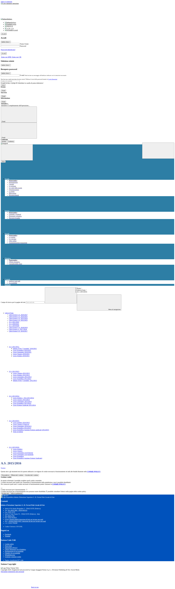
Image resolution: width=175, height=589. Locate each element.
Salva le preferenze (16, 493)
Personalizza (5, 475)
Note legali (8, 546)
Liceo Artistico (17, 449)
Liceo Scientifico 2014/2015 (22, 428)
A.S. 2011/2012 (14, 347)
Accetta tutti (31, 475)
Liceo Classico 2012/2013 (21, 373)
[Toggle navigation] (17, 152)
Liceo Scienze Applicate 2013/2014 (24, 405)
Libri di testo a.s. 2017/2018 (18, 329)
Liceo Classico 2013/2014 (21, 400)
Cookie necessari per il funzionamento (13, 490)
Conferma (11, 141)
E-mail (22, 75)
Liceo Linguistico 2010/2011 (22, 352)
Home (79, 288)
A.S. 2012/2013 (14, 371)
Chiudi (3, 90)
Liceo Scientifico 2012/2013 (22, 379)
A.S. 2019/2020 (14, 326)
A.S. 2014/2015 (14, 421)
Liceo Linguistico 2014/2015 (22, 426)
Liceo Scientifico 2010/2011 (22, 350)
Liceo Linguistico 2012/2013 (22, 377)
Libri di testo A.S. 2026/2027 (18, 315)
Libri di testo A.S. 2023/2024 (18, 318)
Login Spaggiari (52, 79)
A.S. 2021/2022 (14, 322)
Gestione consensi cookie (13, 557)
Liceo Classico (17, 451)
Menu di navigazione (114, 309)
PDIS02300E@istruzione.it (26, 519)
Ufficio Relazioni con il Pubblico (15, 549)
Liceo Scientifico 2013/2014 (22, 403)
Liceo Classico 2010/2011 (21, 354)
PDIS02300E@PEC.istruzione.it (27, 521)
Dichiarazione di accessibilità (14, 551)
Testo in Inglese (18, 432)
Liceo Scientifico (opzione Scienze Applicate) (27, 458)
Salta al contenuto (6, 2)
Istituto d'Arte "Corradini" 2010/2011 (25, 348)
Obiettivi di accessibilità (12, 553)
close (3, 161)
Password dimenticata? (8, 50)
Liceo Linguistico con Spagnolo (23, 454)
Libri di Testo (81, 290)
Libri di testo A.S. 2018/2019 (18, 327)
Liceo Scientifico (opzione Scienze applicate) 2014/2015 (31, 430)
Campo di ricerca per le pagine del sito (13, 302)
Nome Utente (24, 44)
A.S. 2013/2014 (14, 396)
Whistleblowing (10, 555)
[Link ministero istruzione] (10, 3)
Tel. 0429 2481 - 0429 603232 (17, 510)
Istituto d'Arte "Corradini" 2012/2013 (25, 380)
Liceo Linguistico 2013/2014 (22, 401)
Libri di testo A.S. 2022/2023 (18, 320)
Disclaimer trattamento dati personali (12, 572)
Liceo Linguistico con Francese (23, 453)
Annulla (4, 141)
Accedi (4, 34)
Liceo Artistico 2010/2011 (21, 356)
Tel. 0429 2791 (10, 516)
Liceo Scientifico (18, 456)
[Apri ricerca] (158, 151)
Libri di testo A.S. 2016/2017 (18, 331)
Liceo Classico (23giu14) (21, 424)
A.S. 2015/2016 (14, 447)
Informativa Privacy (11, 548)
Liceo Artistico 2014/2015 (21, 422)
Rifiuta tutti (17, 475)
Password (23, 46)
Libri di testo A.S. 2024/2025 (18, 317)
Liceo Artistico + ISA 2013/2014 (23, 398)
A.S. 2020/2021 (14, 324)
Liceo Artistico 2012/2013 (21, 375)
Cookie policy (9, 544)
